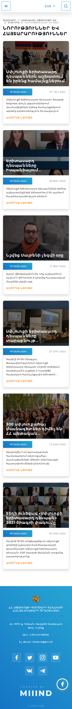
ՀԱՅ (48, 6)
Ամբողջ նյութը (19, 117)
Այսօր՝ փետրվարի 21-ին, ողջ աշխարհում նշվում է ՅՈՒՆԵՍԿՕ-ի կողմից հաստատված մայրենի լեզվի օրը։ (35, 278)
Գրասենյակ (18, 92)
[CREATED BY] (36, 690)
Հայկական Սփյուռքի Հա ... (40, 20)
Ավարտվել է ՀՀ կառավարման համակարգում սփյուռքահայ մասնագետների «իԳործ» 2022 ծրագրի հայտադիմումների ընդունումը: (32, 458)
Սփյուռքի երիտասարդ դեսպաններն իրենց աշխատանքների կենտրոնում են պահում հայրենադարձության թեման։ (36, 192)
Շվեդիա (14, 22)
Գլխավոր (9, 20)
